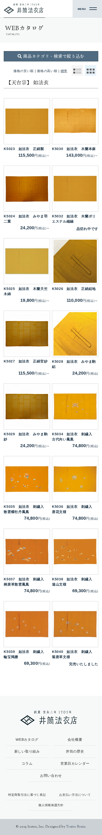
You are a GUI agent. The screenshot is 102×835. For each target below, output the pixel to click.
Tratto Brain (75, 827)
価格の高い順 (47, 71)
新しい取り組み (27, 751)
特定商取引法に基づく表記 (27, 795)
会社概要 (75, 739)
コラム (27, 763)
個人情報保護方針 (51, 805)
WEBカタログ (27, 739)
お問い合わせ (51, 776)
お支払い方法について (75, 795)
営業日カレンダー (75, 763)
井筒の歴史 (75, 751)
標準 (64, 71)
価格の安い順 (23, 71)
